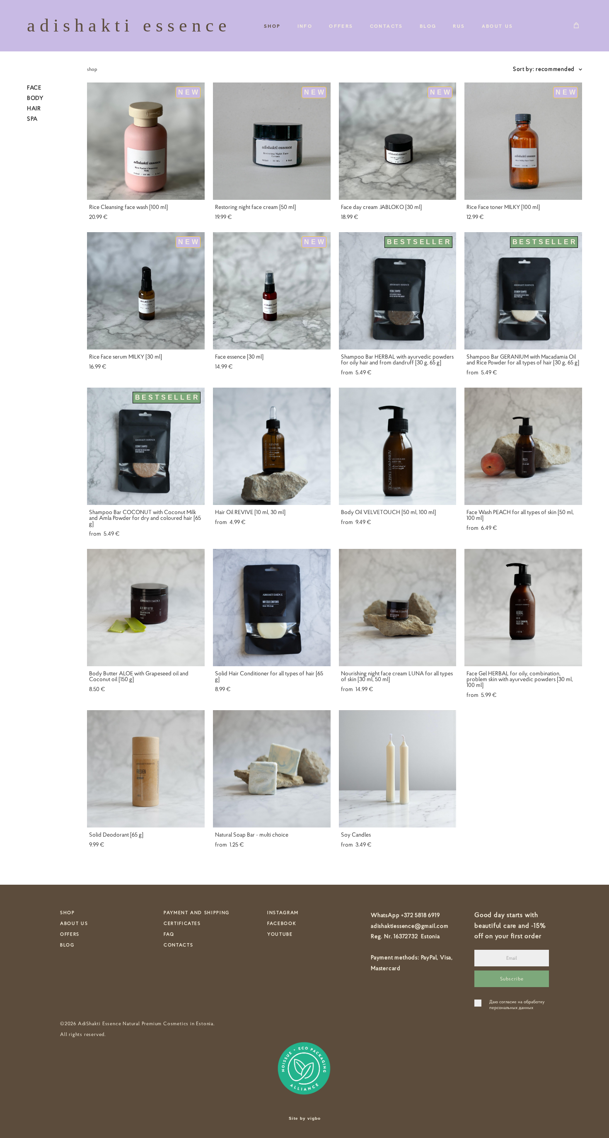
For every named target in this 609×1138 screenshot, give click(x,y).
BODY (35, 98)
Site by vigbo (305, 1118)
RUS (459, 25)
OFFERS (341, 25)
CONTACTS (386, 25)
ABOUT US (497, 25)
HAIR (34, 108)
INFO (305, 25)
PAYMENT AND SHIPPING (197, 912)
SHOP (272, 25)
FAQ (169, 934)
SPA (32, 118)
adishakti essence (127, 26)
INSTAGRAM (283, 912)
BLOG (428, 25)
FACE (34, 87)
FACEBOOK (281, 923)
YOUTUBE (280, 934)
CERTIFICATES (182, 923)
